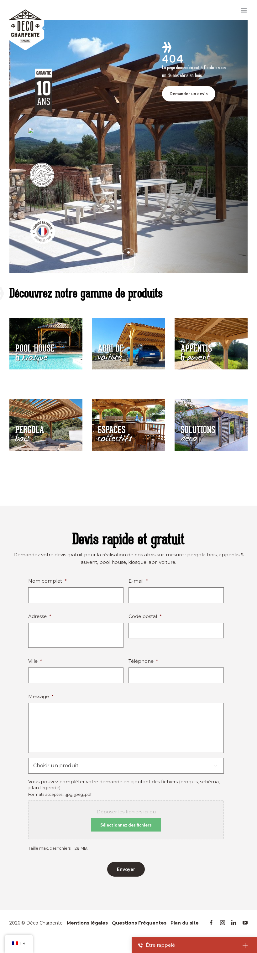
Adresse (39, 616)
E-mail (138, 581)
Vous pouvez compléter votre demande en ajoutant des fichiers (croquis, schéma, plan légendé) (124, 785)
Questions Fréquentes (139, 923)
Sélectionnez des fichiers (126, 824)
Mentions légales (87, 923)
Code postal (145, 616)
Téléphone (143, 661)
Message (41, 696)
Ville (35, 661)
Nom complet (47, 581)
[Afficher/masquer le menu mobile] (244, 10)
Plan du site (184, 923)
